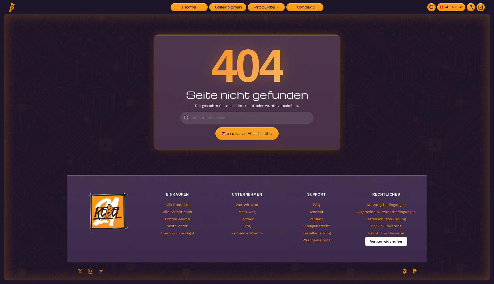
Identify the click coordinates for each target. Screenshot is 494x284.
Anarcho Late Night (177, 233)
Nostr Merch (177, 226)
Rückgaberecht (316, 226)
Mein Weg (247, 211)
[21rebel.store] (12, 7)
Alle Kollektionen (177, 211)
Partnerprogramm (247, 233)
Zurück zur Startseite (247, 133)
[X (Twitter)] (80, 271)
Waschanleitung (316, 240)
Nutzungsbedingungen (386, 205)
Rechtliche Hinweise (386, 233)
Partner (247, 219)
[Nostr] (101, 271)
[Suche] (431, 7)
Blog (247, 226)
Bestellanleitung (316, 233)
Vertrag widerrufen (386, 241)
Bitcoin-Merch (177, 219)
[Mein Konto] (471, 7)
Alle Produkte (177, 205)
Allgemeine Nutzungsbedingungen (386, 211)
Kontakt (316, 211)
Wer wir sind (247, 205)
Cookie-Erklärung (386, 226)
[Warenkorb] (481, 7)
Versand (317, 219)
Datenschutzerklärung (386, 219)
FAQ (316, 205)
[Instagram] (90, 271)
